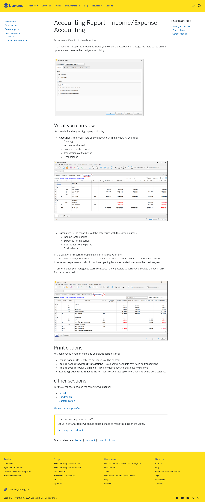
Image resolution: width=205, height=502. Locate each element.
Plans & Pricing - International (67, 467)
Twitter (79, 440)
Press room (160, 479)
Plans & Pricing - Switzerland (67, 463)
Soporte (109, 6)
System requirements (14, 467)
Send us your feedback (70, 430)
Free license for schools (64, 475)
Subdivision (65, 397)
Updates (58, 483)
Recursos (96, 6)
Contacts (159, 483)
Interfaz (11, 36)
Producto (32, 6)
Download (46, 6)
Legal (157, 475)
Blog (86, 6)
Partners (108, 483)
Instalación (10, 21)
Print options (178, 30)
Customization (67, 400)
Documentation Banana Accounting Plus (122, 463)
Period (62, 393)
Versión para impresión (67, 408)
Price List (58, 479)
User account (60, 471)
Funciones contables (18, 40)
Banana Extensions (12, 475)
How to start (110, 467)
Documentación (72, 6)
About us (159, 463)
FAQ (106, 479)
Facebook (90, 440)
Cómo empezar (12, 29)
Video (107, 471)
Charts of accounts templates (17, 471)
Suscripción (11, 25)
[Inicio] (14, 6)
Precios (58, 6)
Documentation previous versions (119, 475)
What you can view (181, 26)
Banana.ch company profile (167, 471)
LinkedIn (102, 440)
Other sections (179, 34)
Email (112, 440)
